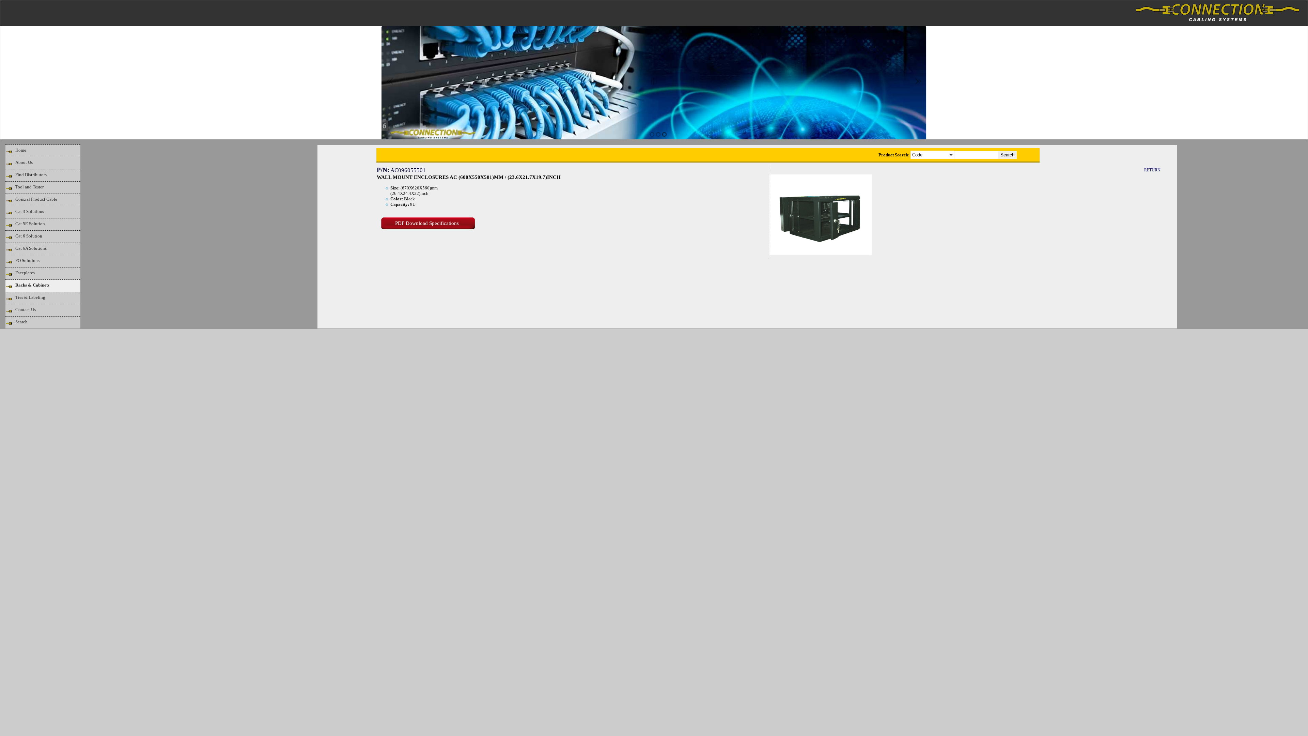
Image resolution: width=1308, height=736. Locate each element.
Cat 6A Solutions (31, 248)
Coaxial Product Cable (36, 199)
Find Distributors (31, 174)
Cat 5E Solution (30, 223)
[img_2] (664, 134)
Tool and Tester (29, 186)
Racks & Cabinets (32, 285)
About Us (24, 162)
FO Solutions (27, 260)
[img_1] (658, 134)
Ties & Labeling (30, 297)
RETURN (1152, 170)
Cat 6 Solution (28, 236)
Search (21, 321)
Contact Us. (26, 309)
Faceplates (25, 272)
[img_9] (652, 134)
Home (20, 150)
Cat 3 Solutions (29, 211)
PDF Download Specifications (427, 223)
